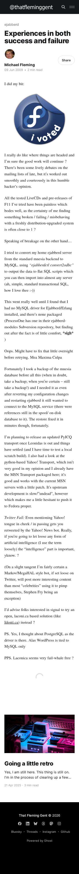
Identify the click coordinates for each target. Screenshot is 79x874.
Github (65, 831)
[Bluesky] (35, 823)
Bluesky (16, 831)
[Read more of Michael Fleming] (9, 54)
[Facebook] (20, 823)
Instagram (49, 831)
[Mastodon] (51, 823)
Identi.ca (11, 622)
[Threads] (43, 823)
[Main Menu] (72, 7)
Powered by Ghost (39, 840)
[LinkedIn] (27, 823)
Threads (32, 831)
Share (66, 60)
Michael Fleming (19, 65)
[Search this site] (63, 6)
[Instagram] (59, 823)
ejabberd (11, 24)
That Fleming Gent (33, 815)
